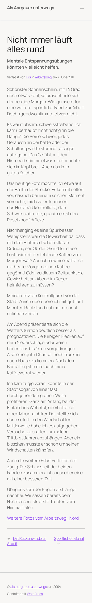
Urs (28, 77)
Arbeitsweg (43, 77)
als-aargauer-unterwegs (28, 586)
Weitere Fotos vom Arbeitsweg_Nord (43, 518)
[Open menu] (82, 8)
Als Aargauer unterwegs (30, 7)
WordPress (35, 593)
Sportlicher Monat (69, 538)
